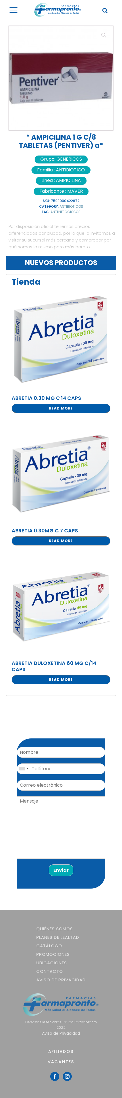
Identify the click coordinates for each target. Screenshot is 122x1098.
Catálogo (49, 946)
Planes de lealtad (57, 937)
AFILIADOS (61, 1051)
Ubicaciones (51, 963)
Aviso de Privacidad (61, 980)
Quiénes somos (54, 929)
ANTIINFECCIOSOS (66, 211)
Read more (61, 408)
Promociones (53, 954)
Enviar (61, 870)
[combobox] (23, 769)
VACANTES (61, 1062)
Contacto (49, 971)
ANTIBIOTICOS (71, 206)
